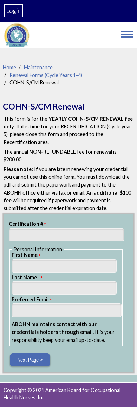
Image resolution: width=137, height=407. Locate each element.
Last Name (24, 277)
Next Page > (30, 360)
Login (13, 10)
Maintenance (38, 67)
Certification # (26, 224)
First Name (25, 255)
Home (9, 67)
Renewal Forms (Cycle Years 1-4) (45, 75)
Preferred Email (30, 299)
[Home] (59, 35)
